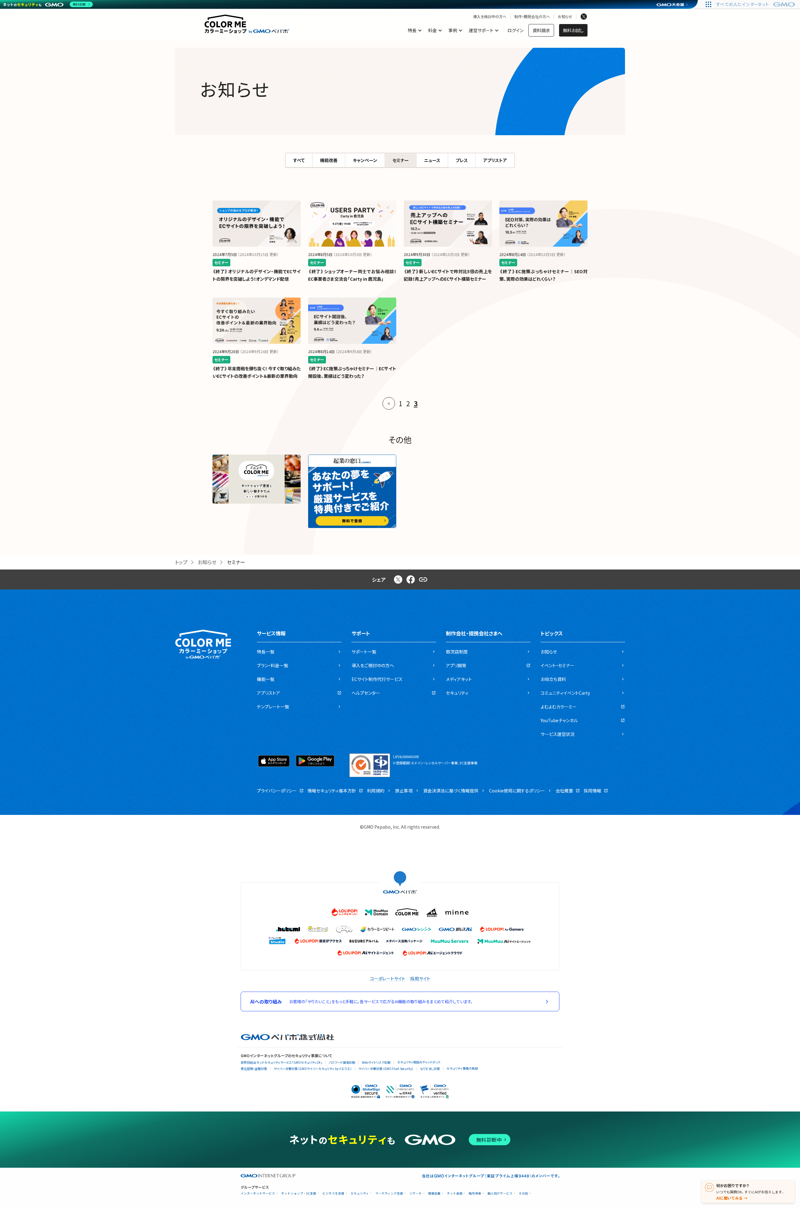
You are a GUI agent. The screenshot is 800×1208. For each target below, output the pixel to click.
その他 (523, 1193)
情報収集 (434, 1193)
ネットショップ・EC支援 (298, 1193)
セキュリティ (360, 1193)
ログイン (515, 30)
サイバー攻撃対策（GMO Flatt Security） (385, 1068)
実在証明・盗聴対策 (254, 1068)
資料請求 (541, 30)
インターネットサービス (258, 1193)
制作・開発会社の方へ (532, 16)
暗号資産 (475, 1193)
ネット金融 (454, 1193)
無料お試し (573, 30)
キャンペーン (365, 160)
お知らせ (565, 16)
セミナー (400, 160)
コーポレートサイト (387, 978)
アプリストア (495, 160)
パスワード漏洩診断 (342, 1062)
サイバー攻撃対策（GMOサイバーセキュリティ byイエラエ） (313, 1068)
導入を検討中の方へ (490, 16)
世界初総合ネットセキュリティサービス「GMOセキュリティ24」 (281, 1062)
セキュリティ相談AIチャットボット (419, 1062)
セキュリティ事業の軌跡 (462, 1068)
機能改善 (329, 160)
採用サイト (420, 978)
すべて (299, 160)
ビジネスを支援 (333, 1193)
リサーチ (415, 1193)
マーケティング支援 (389, 1193)
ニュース (432, 160)
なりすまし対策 (430, 1068)
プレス (462, 160)
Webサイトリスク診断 (376, 1062)
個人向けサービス (500, 1193)
